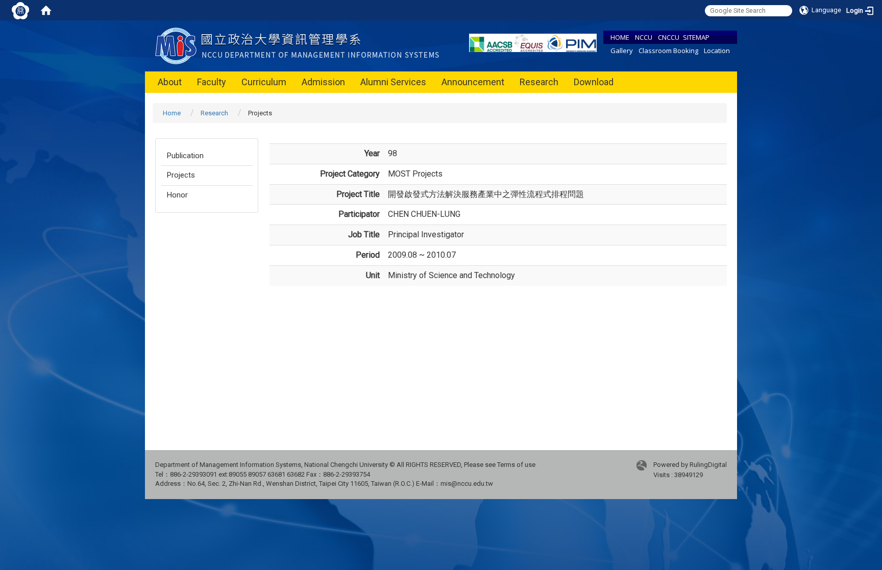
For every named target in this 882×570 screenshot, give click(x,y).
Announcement (473, 82)
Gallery (621, 50)
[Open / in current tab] (299, 45)
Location (717, 50)
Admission (323, 82)
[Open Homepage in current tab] (46, 10)
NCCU (643, 37)
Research (539, 82)
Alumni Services (393, 82)
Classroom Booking (668, 50)
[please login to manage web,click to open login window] (20, 10)
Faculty (211, 82)
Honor (177, 195)
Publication (185, 155)
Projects (181, 175)
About (170, 82)
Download (594, 82)
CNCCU (668, 37)
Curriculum (263, 82)
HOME (619, 37)
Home (172, 113)
